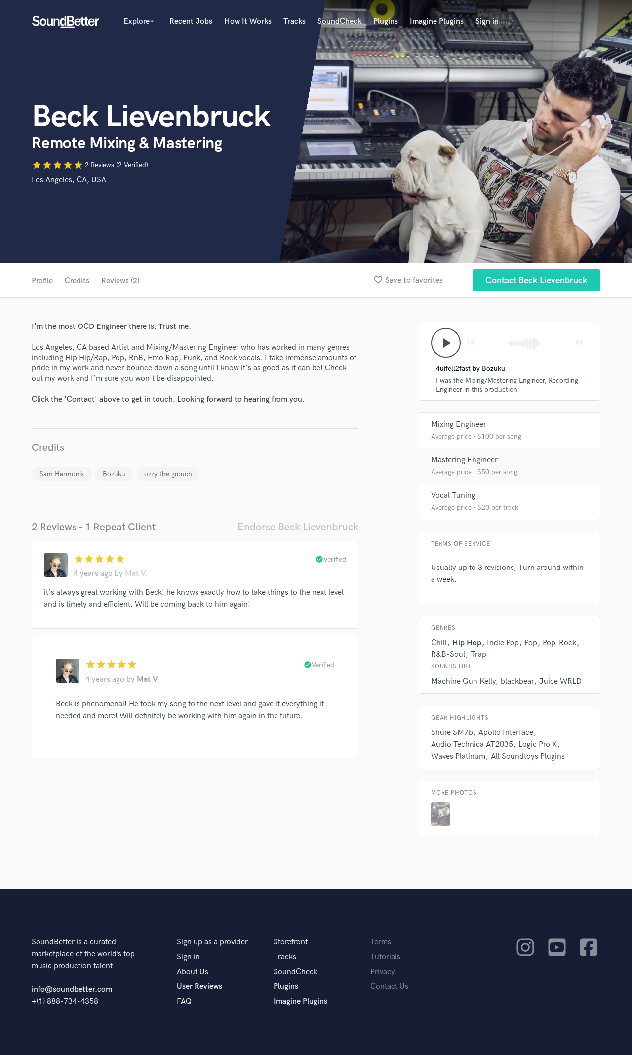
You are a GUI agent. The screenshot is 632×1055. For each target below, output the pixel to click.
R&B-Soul (448, 654)
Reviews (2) (120, 280)
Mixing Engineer (458, 424)
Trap (478, 654)
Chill (439, 643)
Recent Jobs (190, 21)
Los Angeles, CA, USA (69, 180)
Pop (530, 643)
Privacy (382, 971)
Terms (380, 942)
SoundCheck (339, 21)
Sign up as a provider (212, 942)
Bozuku (114, 474)
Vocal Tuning (453, 495)
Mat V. (136, 573)
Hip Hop (466, 643)
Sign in (487, 21)
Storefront (291, 942)
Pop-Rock (559, 643)
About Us (192, 971)
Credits (77, 280)
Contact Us (389, 986)
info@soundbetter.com (72, 989)
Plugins (385, 21)
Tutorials (385, 957)
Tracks (294, 21)
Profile (42, 280)
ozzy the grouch (168, 474)
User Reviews (199, 986)
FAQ (184, 1001)
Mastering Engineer (464, 460)
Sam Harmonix (62, 474)
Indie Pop (503, 643)
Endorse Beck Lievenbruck (297, 527)
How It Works (248, 21)
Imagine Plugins (437, 21)
